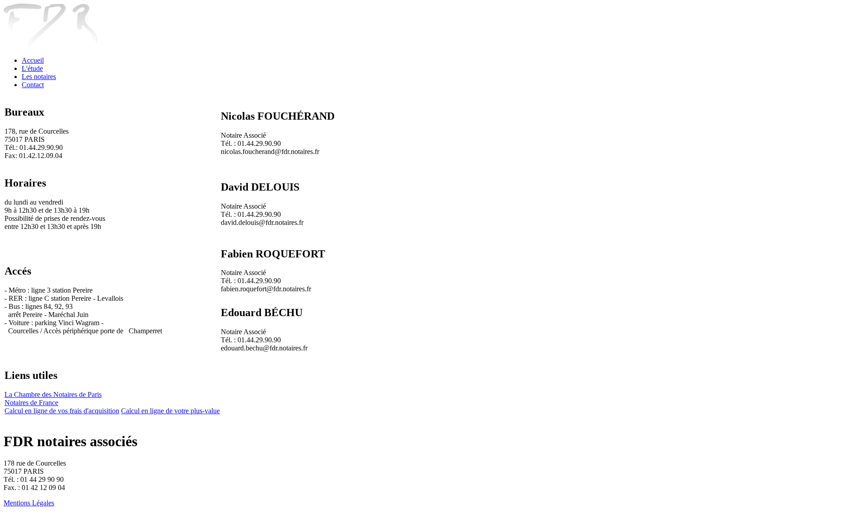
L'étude (32, 68)
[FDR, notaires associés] (50, 45)
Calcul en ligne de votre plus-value (170, 411)
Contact (33, 85)
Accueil (33, 60)
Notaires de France (31, 402)
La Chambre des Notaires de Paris (53, 394)
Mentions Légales (29, 503)
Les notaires (39, 76)
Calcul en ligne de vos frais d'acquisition (62, 411)
